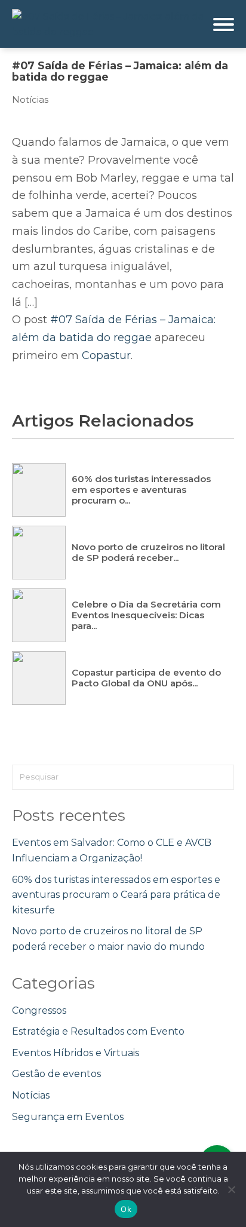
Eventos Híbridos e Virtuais (75, 1053)
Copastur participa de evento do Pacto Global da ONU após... (146, 678)
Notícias (30, 99)
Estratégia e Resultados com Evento (98, 1031)
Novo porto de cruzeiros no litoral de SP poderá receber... (148, 552)
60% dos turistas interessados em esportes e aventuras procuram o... (141, 489)
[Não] (231, 1189)
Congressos (39, 1010)
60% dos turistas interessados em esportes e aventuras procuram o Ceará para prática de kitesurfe (116, 895)
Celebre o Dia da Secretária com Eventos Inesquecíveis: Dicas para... (146, 615)
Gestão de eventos (56, 1073)
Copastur (106, 355)
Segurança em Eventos (68, 1116)
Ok (126, 1209)
